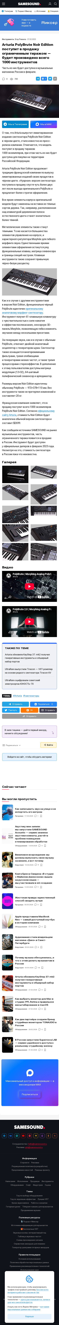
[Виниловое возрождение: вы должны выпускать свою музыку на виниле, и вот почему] (7, 860)
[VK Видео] (29, 1135)
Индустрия (19, 865)
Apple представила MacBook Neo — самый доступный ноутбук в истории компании (35, 919)
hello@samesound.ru (37, 1144)
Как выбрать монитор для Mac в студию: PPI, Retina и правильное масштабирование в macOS (34, 1002)
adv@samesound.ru (34, 1147)
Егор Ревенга (20, 39)
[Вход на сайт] (50, 4)
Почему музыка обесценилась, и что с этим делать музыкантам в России (34, 960)
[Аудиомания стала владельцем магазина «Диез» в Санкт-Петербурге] (7, 942)
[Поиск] (55, 4)
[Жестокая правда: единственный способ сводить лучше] (7, 901)
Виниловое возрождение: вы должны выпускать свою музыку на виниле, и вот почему (34, 857)
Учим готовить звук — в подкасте (29, 23)
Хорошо (29, 1316)
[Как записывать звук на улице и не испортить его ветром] (7, 812)
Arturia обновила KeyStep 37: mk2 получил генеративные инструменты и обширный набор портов (27, 658)
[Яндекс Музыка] (35, 1135)
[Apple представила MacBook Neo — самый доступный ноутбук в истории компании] (7, 921)
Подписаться (30, 1094)
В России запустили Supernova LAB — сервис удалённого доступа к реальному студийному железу (36, 1043)
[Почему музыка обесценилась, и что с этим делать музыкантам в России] (7, 962)
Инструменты (8, 39)
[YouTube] (23, 1135)
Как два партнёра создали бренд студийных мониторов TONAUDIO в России (36, 1022)
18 (39, 968)
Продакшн (19, 816)
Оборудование (21, 846)
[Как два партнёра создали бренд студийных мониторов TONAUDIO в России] (7, 1024)
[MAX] (17, 1135)
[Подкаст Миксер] (42, 1135)
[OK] (48, 1135)
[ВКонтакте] (10, 1135)
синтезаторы (32, 695)
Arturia (18, 695)
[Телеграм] (4, 1135)
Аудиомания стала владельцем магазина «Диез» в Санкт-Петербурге (34, 940)
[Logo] (29, 4)
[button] (38, 79)
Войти (49, 745)
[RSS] (54, 1135)
